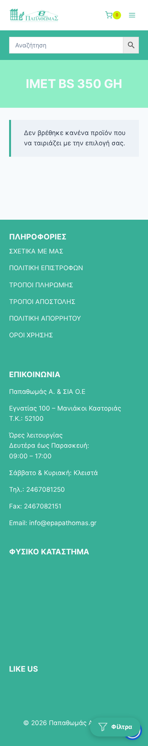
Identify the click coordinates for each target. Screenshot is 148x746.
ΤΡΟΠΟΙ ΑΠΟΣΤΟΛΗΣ (42, 301)
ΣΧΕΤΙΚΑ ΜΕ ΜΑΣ (36, 251)
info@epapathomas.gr (62, 523)
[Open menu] (132, 15)
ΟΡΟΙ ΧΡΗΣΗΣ (31, 335)
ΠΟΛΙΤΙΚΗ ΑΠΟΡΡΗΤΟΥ (45, 318)
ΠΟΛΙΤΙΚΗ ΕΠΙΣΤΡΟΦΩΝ (46, 268)
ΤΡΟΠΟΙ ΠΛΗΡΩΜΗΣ (41, 285)
